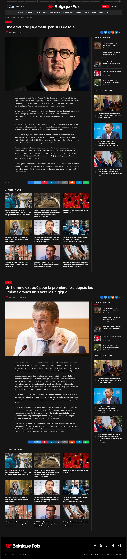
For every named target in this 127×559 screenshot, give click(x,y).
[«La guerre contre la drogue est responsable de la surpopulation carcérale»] (18, 252)
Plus (107, 12)
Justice (78, 12)
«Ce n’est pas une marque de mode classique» (111, 72)
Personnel (14, 32)
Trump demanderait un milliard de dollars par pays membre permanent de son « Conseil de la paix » (110, 172)
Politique (20, 12)
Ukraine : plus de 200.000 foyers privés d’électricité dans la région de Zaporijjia (111, 81)
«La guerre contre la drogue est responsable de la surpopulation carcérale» (16, 264)
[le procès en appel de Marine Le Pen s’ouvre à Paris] (76, 200)
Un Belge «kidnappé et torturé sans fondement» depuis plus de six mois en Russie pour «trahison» (75, 264)
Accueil (7, 17)
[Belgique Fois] (64, 6)
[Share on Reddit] (112, 32)
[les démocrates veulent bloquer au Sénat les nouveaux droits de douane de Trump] (108, 103)
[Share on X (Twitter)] (105, 32)
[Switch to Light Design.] (118, 12)
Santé (94, 12)
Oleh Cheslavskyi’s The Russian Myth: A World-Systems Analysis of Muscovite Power (109, 44)
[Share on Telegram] (116, 32)
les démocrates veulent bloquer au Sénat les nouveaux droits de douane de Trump (109, 115)
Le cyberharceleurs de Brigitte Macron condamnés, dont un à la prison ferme (17, 239)
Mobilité (86, 12)
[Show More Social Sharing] (120, 32)
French (116, 6)
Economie (29, 12)
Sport (101, 12)
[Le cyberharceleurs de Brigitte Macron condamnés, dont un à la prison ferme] (18, 227)
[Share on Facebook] (101, 32)
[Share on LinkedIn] (109, 32)
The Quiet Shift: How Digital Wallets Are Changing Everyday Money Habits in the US (111, 53)
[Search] (115, 12)
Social (38, 12)
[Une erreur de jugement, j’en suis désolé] (47, 64)
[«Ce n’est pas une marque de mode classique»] (97, 73)
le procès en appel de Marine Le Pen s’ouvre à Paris (75, 212)
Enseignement (55, 12)
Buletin (105, 6)
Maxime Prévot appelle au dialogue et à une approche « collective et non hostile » (108, 143)
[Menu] (8, 12)
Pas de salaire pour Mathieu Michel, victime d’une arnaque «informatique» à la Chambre (75, 239)
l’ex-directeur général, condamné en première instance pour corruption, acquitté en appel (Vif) (47, 239)
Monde (45, 12)
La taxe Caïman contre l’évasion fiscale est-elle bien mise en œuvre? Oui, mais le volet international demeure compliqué (47, 214)
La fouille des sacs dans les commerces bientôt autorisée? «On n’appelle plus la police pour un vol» (18, 213)
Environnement (68, 12)
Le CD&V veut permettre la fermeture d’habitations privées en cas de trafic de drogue (46, 264)
